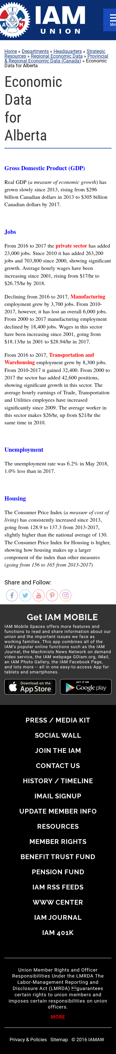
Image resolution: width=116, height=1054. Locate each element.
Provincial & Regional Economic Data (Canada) (56, 58)
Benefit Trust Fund (58, 857)
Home (10, 51)
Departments (35, 51)
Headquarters (68, 51)
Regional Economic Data (57, 56)
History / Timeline (58, 781)
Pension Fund (58, 872)
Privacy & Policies (28, 1039)
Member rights (58, 841)
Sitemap (59, 1039)
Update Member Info (58, 811)
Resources (58, 826)
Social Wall (58, 735)
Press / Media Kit (58, 720)
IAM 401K (58, 932)
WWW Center (58, 902)
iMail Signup (58, 796)
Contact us (58, 766)
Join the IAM (58, 750)
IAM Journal (58, 917)
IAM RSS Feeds (58, 887)
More (58, 1017)
